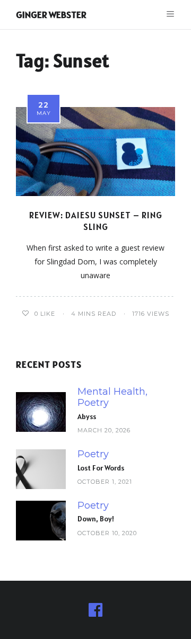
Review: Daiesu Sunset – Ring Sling (95, 221)
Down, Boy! (95, 518)
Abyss (86, 416)
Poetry (93, 403)
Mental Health (111, 391)
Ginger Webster (51, 14)
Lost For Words (100, 468)
